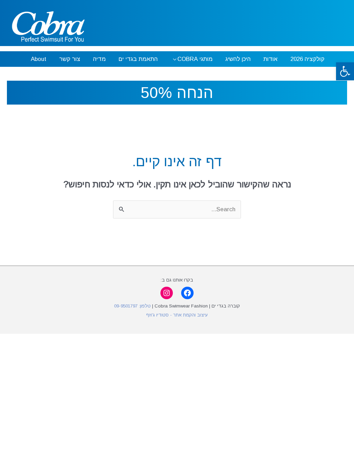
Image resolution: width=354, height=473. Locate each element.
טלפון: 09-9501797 (132, 306)
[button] (345, 71)
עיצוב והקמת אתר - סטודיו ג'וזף (177, 315)
